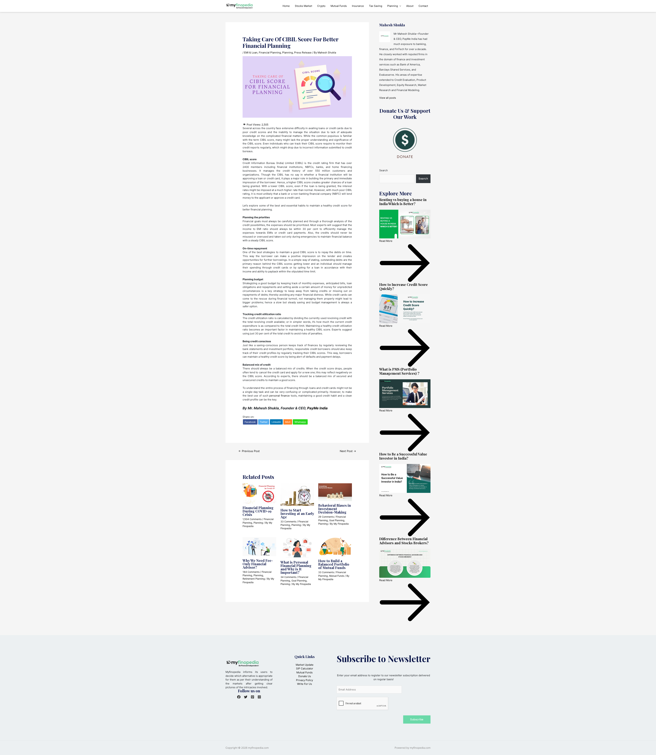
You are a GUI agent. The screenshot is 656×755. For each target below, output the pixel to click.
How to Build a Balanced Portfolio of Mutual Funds (333, 564)
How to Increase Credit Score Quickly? (403, 286)
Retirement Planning (254, 578)
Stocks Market (303, 6)
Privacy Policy (304, 680)
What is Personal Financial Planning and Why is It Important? (296, 567)
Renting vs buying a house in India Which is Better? (403, 201)
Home (286, 6)
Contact (423, 6)
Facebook (250, 421)
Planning (392, 6)
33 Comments (288, 521)
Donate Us (304, 676)
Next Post (348, 451)
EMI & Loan (250, 52)
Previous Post (249, 451)
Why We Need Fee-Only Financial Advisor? (258, 564)
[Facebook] (239, 697)
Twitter (264, 421)
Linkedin (276, 421)
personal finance (279, 395)
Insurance (358, 6)
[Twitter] (245, 697)
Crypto (321, 6)
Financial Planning (270, 52)
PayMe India (317, 408)
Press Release (303, 52)
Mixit (287, 421)
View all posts (387, 97)
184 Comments (251, 571)
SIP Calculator (304, 668)
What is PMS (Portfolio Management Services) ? (399, 371)
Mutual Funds (339, 6)
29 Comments (326, 516)
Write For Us (304, 683)
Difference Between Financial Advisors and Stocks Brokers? (404, 540)
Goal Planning (336, 520)
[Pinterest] (252, 697)
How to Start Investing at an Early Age (297, 513)
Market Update (304, 664)
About (409, 6)
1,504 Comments (252, 519)
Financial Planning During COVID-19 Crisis (258, 511)
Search (383, 170)
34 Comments (288, 577)
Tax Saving (375, 6)
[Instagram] (259, 697)
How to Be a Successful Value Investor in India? (403, 456)
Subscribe (416, 719)
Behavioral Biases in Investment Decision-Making (334, 508)
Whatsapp (300, 421)
